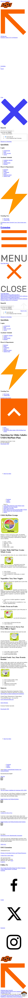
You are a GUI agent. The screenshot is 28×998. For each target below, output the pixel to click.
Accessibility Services (5, 995)
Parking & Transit (7, 175)
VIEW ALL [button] (3, 844)
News (10, 294)
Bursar (4, 171)
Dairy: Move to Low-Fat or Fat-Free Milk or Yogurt (15, 509)
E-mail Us (3, 861)
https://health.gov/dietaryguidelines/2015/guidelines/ (12, 693)
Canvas (5, 154)
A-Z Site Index (8, 141)
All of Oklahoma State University (14, 138)
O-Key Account (7, 153)
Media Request (7, 869)
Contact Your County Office (7, 855)
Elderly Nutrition (8, 769)
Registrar (5, 164)
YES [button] (2, 776)
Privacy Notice (6, 996)
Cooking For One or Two (6, 812)
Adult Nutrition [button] (22, 821)
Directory (3, 141)
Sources (5, 512)
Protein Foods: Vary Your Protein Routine (12, 511)
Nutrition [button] (17, 799)
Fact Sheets (6, 428)
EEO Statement (20, 995)
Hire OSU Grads (7, 992)
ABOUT (3, 294)
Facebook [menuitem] (8, 499)
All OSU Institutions (16, 991)
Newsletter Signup (11, 868)
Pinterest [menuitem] (8, 502)
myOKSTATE (6, 150)
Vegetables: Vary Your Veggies (10, 507)
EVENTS (7, 294)
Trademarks (20, 996)
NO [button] (4, 776)
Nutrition (7, 770)
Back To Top (24, 310)
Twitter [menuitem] (8, 500)
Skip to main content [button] (5, 1)
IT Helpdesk (6, 172)
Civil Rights (14, 869)
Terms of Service (13, 996)
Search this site (4, 132)
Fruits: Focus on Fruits (8, 508)
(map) (12, 860)
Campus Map (6, 220)
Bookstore (5, 169)
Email (4, 152)
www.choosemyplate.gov (7, 699)
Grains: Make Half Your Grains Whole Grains (13, 505)
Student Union (6, 176)
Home (4, 427)
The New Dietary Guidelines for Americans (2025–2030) (14, 790)
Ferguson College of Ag (6, 37)
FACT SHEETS (10, 296)
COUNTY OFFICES (22, 296)
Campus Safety (13, 995)
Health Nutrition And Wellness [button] (8, 799)
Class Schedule (6, 162)
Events (5, 868)
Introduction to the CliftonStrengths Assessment (11, 835)
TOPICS (16, 296)
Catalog (5, 161)
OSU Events (6, 218)
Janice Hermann (4, 702)
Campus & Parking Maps (6, 991)
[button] (14, 67)
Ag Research (15, 37)
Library (5, 173)
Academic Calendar (7, 160)
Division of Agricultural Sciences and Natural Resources (13, 853)
